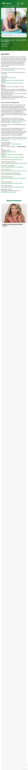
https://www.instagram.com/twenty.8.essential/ (12, 80)
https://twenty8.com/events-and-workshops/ (12, 167)
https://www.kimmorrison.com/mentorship (11, 174)
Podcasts (6, 6)
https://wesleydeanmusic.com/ (8, 192)
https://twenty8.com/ (10, 77)
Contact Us (13, 6)
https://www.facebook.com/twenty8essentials (12, 83)
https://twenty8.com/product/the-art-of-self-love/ (13, 170)
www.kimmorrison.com (16, 122)
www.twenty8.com (9, 70)
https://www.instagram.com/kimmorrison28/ (11, 183)
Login (17, 6)
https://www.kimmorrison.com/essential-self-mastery (14, 163)
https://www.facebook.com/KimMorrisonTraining (12, 187)
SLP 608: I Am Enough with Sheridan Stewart (12, 225)
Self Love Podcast (6, 43)
